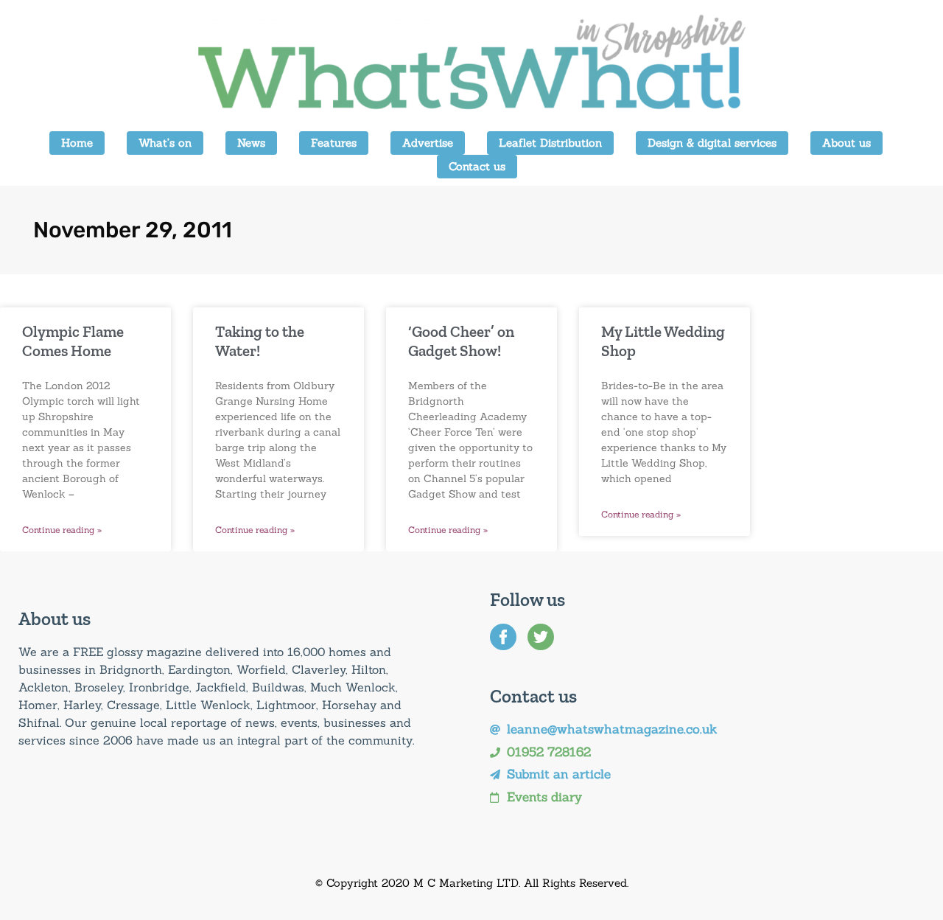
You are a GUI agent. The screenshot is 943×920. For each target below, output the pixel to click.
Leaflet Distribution (550, 143)
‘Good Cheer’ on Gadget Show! (461, 340)
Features (334, 143)
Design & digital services (712, 143)
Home (77, 143)
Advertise (427, 143)
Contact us (477, 166)
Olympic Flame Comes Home (73, 340)
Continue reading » (62, 529)
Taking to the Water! (259, 340)
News (251, 143)
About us (846, 143)
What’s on (165, 143)
